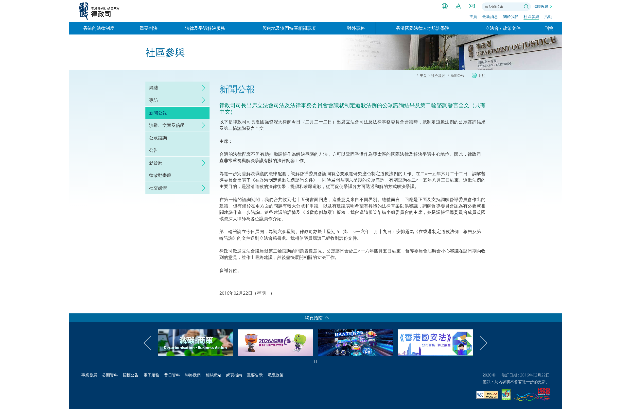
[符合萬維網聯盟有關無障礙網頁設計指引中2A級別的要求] (487, 395)
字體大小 (458, 6)
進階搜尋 (540, 6)
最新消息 (490, 16)
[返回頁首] (555, 306)
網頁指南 (234, 375)
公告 (153, 150)
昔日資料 (172, 375)
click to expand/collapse (202, 88)
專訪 (153, 100)
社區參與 (531, 16)
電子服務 (151, 375)
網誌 (153, 87)
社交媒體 (158, 188)
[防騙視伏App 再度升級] (282, 355)
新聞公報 (158, 113)
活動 (548, 16)
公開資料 (110, 375)
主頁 (473, 16)
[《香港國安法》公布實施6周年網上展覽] (362, 355)
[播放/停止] (315, 361)
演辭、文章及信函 (167, 125)
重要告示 (255, 375)
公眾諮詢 (158, 138)
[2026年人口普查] (202, 355)
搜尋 (526, 6)
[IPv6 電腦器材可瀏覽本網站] (506, 395)
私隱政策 (275, 375)
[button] (150, 343)
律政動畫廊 (160, 175)
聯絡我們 (471, 6)
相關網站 (213, 375)
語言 (444, 6)
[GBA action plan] (442, 355)
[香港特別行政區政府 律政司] (99, 11)
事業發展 (89, 375)
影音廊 (155, 163)
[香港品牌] (532, 395)
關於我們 (511, 16)
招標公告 (131, 375)
